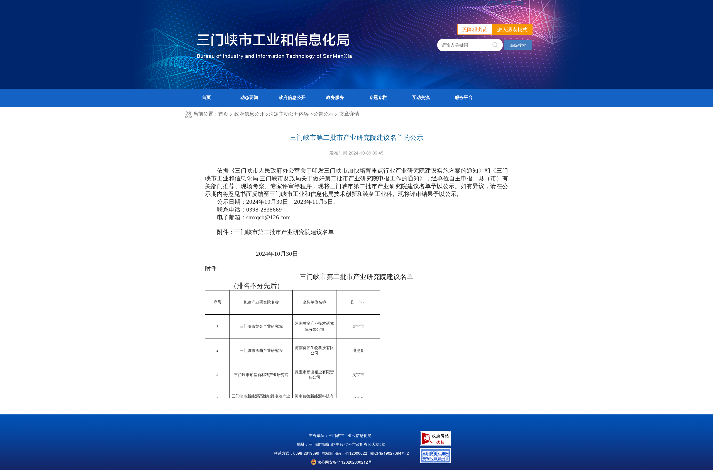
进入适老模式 (512, 29)
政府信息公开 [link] (292, 97)
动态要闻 (249, 97)
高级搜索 (518, 45)
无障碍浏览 (475, 29)
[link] (389, 453)
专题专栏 (378, 97)
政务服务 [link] (335, 97)
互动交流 (421, 97)
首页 (206, 97)
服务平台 (464, 97)
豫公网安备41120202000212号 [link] (344, 462)
